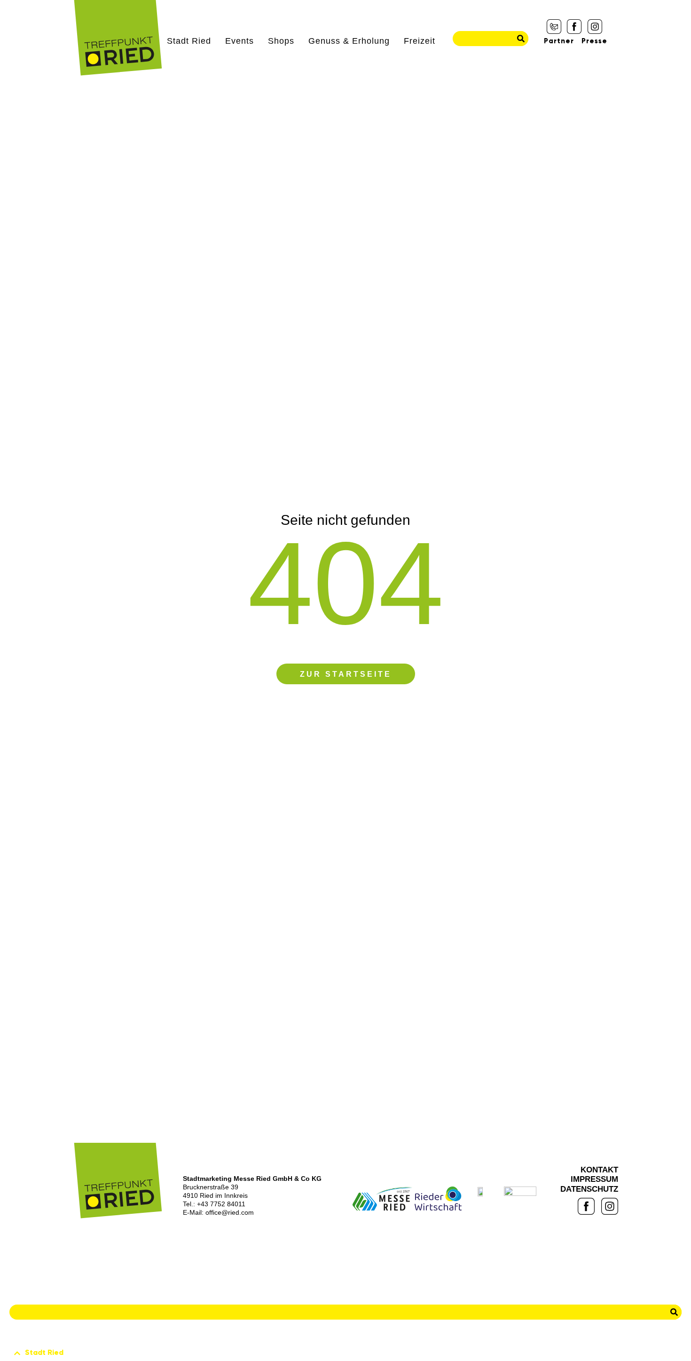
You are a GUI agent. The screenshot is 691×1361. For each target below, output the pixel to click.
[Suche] (520, 38)
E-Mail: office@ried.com (218, 1212)
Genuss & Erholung (349, 41)
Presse (594, 41)
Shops (281, 41)
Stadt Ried (189, 41)
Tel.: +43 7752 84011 (214, 1204)
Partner (559, 41)
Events (239, 41)
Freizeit (419, 41)
